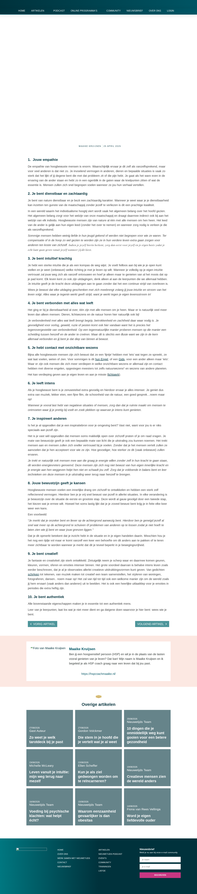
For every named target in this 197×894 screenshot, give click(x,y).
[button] (177, 11)
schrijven (33, 574)
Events (102, 858)
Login (170, 11)
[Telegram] (104, 883)
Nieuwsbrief (135, 11)
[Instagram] (87, 883)
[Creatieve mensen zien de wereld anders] (147, 767)
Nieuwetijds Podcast (110, 854)
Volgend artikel (150, 624)
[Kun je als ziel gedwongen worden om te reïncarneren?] (98, 767)
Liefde (102, 871)
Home (21, 11)
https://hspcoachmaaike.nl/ (98, 673)
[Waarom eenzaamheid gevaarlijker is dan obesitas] (98, 806)
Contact (62, 862)
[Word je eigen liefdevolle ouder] (147, 806)
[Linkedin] (98, 883)
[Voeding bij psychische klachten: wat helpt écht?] (49, 806)
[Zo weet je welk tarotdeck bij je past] (49, 728)
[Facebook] (93, 883)
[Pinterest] (109, 883)
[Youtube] (82, 883)
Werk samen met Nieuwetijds (73, 858)
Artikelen (37, 11)
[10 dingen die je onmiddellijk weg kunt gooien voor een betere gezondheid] (147, 728)
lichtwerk (113, 374)
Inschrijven (160, 875)
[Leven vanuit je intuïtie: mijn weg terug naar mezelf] (49, 767)
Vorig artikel (44, 624)
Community (113, 11)
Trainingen (104, 866)
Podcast (59, 11)
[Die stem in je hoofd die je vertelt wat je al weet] (98, 728)
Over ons (155, 11)
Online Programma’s (84, 11)
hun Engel (101, 359)
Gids (122, 359)
